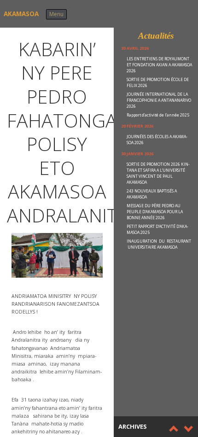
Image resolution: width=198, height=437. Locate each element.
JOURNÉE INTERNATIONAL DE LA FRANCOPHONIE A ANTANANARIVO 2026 (159, 100)
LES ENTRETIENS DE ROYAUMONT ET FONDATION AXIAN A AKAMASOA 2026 (159, 65)
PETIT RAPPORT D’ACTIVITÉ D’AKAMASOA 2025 (157, 229)
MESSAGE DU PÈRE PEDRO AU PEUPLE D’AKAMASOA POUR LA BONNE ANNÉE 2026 (155, 212)
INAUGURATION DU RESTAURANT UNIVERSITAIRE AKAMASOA (159, 244)
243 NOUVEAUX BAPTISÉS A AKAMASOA (152, 194)
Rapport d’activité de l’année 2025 (158, 115)
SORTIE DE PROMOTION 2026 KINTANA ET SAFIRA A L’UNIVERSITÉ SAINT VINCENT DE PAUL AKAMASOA (158, 173)
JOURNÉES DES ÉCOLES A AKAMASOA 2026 (157, 140)
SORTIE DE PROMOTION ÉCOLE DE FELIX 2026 (158, 82)
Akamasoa (21, 14)
